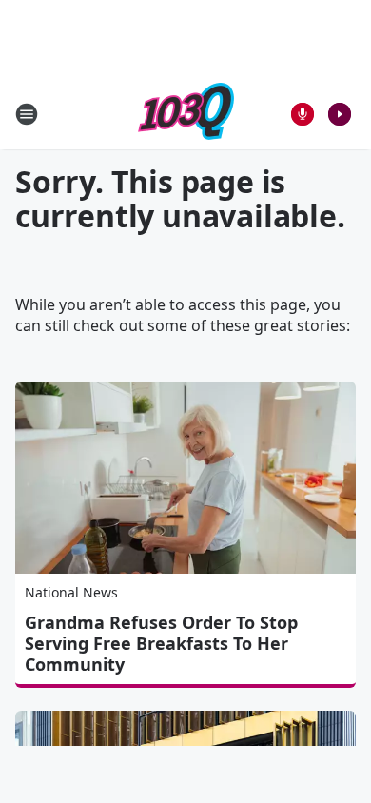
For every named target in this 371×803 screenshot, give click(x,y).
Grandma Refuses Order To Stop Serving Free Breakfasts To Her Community (161, 643)
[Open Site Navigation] (26, 114)
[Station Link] (186, 114)
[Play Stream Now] (339, 114)
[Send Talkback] (302, 114)
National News (71, 592)
